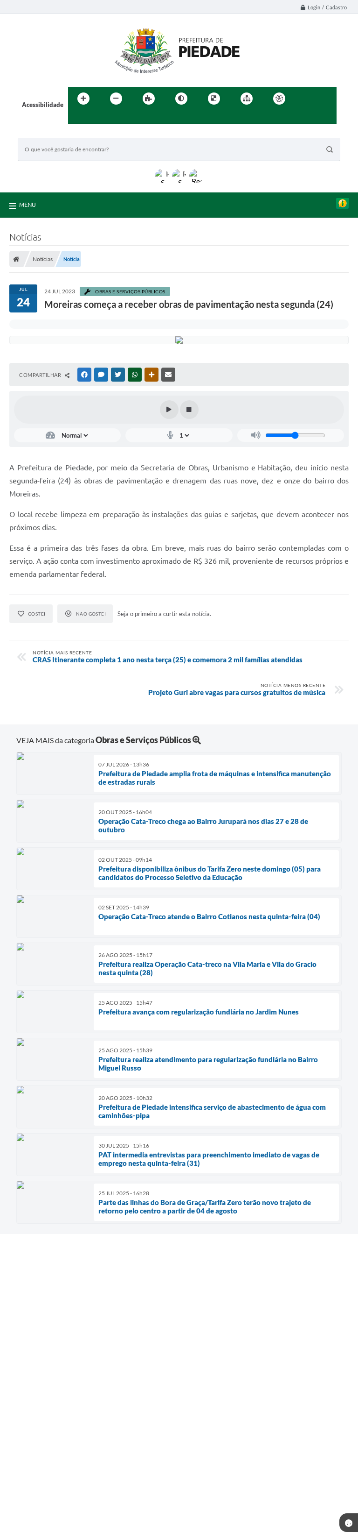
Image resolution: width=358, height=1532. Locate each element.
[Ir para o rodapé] (98, 117)
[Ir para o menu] (326, 98)
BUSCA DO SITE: (45, 133)
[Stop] (189, 409)
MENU (27, 204)
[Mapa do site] (246, 98)
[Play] (169, 409)
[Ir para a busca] (77, 117)
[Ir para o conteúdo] (305, 98)
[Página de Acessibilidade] (279, 98)
